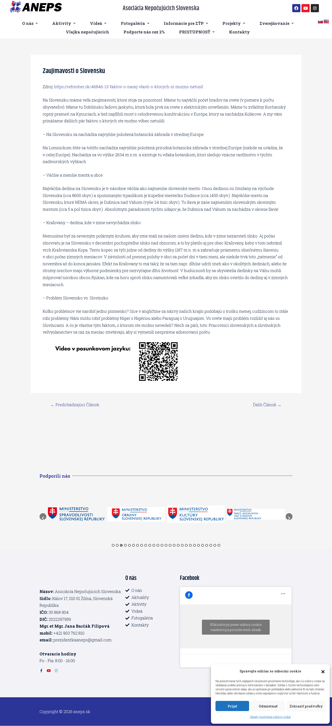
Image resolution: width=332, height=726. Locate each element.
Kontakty (239, 32)
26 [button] (214, 545)
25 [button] (210, 545)
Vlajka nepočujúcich (87, 32)
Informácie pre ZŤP (184, 23)
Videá (96, 23)
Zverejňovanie (274, 23)
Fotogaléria (133, 23)
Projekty (231, 23)
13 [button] (162, 545)
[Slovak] (320, 21)
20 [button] (190, 545)
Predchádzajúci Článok (75, 405)
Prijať (232, 706)
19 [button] (186, 545)
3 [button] (121, 545)
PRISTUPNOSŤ (194, 32)
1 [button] (113, 545)
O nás (27, 23)
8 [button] (141, 545)
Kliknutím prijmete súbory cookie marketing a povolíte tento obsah (236, 627)
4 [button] (125, 545)
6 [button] (133, 545)
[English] (326, 21)
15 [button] (170, 545)
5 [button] (129, 545)
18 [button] (182, 545)
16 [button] (174, 545)
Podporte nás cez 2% (144, 32)
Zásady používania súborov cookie (270, 717)
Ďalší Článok (267, 405)
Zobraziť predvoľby (306, 706)
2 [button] (117, 545)
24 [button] (206, 545)
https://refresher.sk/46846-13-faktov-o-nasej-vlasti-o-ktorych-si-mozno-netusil (128, 86)
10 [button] (149, 545)
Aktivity (61, 23)
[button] (323, 671)
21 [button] (194, 545)
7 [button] (137, 545)
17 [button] (178, 545)
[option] (99, 514)
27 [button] (218, 545)
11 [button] (153, 545)
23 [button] (202, 545)
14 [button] (166, 545)
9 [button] (145, 545)
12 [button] (158, 545)
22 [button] (198, 545)
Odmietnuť (268, 706)
